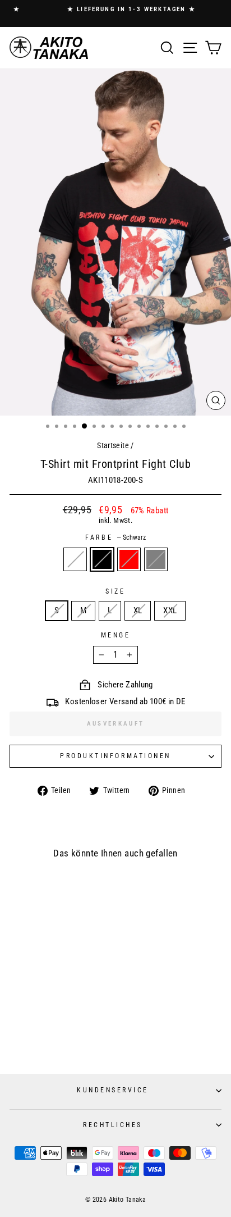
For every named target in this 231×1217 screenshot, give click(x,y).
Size (115, 591)
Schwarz (102, 559)
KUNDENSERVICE (113, 1090)
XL (137, 610)
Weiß (75, 559)
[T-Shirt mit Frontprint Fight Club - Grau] (66, 1037)
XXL (170, 610)
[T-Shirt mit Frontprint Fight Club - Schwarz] (44, 1037)
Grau (156, 559)
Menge (116, 635)
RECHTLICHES (112, 1125)
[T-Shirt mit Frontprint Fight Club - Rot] (55, 1037)
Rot (129, 559)
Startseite (113, 445)
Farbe (115, 537)
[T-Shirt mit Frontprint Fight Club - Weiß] (34, 1037)
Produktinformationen (115, 756)
